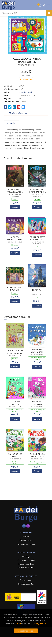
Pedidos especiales (26, 584)
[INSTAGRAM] (28, 526)
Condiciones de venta (26, 560)
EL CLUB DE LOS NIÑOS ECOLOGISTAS (14, 455)
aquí (19, 623)
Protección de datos (26, 564)
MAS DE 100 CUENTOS (37, 403)
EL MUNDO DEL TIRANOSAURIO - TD (14, 190)
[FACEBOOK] (24, 526)
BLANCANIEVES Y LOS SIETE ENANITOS (14, 288)
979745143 (26, 537)
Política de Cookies (26, 568)
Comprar (14, 207)
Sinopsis (11, 123)
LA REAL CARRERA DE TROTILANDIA (15, 352)
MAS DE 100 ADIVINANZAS (37, 351)
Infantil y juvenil (25, 92)
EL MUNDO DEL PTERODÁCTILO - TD (37, 190)
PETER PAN (37, 290)
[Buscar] (49, 13)
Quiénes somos (26, 580)
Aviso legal (26, 557)
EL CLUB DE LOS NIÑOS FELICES (37, 455)
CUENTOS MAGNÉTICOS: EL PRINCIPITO (14, 238)
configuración (40, 623)
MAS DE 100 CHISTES (15, 403)
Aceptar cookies (26, 631)
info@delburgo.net (26, 540)
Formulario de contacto (26, 544)
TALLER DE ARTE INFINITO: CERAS (37, 238)
